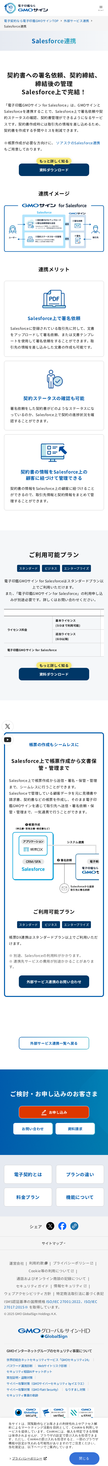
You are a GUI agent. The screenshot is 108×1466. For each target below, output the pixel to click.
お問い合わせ (33, 1128)
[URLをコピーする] (74, 1226)
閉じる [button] (84, 1458)
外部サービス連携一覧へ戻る (54, 1043)
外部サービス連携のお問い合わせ (54, 981)
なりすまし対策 (75, 1389)
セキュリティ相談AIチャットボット (29, 1371)
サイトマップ (54, 1243)
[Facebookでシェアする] (62, 1226)
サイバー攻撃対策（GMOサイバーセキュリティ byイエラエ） (46, 1383)
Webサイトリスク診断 (52, 1365)
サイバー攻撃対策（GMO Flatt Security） (33, 1389)
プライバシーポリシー (27, 1458)
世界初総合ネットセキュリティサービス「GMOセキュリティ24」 (49, 1359)
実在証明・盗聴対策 (20, 1377)
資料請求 (75, 1128)
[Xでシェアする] (50, 1226)
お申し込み (54, 1112)
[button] (54, 1413)
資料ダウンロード (54, 168)
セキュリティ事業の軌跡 (22, 1395)
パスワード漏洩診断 (20, 1365)
